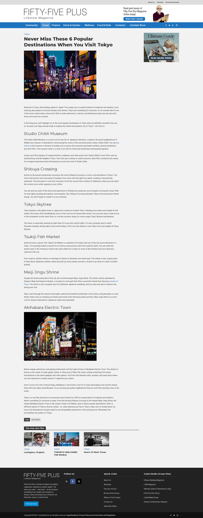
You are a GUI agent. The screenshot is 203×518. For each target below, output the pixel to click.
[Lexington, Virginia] (36, 439)
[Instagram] (79, 481)
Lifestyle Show (137, 25)
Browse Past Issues (172, 2)
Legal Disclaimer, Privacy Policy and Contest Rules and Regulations (90, 515)
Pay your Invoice (110, 489)
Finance (56, 25)
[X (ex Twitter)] (66, 481)
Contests (120, 25)
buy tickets (36, 420)
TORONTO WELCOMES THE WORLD (65, 453)
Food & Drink (104, 25)
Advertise (160, 2)
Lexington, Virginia (34, 452)
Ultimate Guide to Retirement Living (157, 489)
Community (31, 25)
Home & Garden (71, 25)
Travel (45, 25)
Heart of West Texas (95, 452)
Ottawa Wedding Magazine (154, 480)
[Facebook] (72, 481)
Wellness (89, 25)
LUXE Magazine (150, 484)
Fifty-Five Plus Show (152, 493)
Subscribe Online (110, 506)
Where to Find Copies (112, 497)
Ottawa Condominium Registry (155, 502)
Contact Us (108, 502)
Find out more (31, 504)
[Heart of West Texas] (96, 439)
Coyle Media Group (151, 497)
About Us (151, 2)
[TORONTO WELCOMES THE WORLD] (66, 439)
